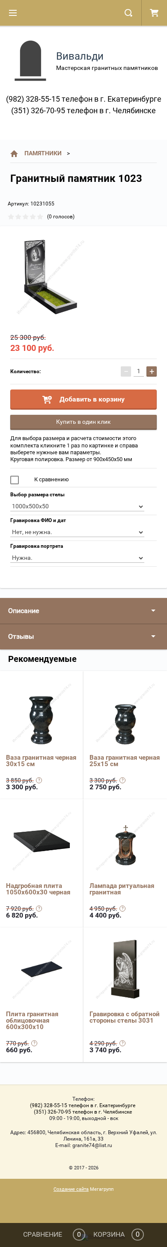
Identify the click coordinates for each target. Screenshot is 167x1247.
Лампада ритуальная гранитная (121, 889)
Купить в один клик (83, 421)
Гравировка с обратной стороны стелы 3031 (124, 1017)
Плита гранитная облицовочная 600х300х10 (32, 1020)
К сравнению (51, 479)
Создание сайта (71, 1189)
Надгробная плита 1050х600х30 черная (38, 889)
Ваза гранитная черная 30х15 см (41, 761)
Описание (23, 611)
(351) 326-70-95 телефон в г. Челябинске (83, 110)
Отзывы (21, 636)
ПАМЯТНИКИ (43, 153)
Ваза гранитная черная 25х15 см (124, 761)
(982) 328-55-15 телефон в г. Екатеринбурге (83, 98)
